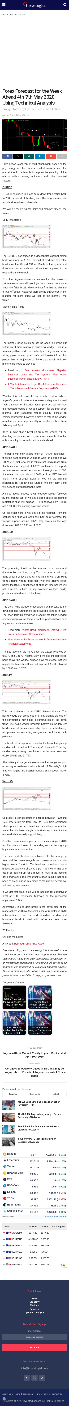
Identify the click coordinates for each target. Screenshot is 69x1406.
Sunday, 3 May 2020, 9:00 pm (15, 115)
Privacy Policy (42, 1394)
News (34, 1298)
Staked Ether (15, 1211)
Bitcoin (11, 1153)
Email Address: (34, 1331)
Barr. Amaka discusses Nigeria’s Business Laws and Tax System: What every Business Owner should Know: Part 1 (37, 374)
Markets (13, 14)
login (12, 1089)
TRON (10, 1198)
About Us (6, 1394)
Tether (11, 1166)
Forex (22, 14)
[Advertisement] (34, 52)
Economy (34, 1302)
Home (5, 14)
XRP (10, 1179)
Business (34, 1309)
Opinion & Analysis (34, 1312)
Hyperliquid (14, 1204)
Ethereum (13, 1160)
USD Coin (13, 1185)
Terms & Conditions (24, 1394)
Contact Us (57, 1394)
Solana (11, 1192)
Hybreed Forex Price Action (29, 943)
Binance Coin (15, 1173)
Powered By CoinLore (55, 1216)
